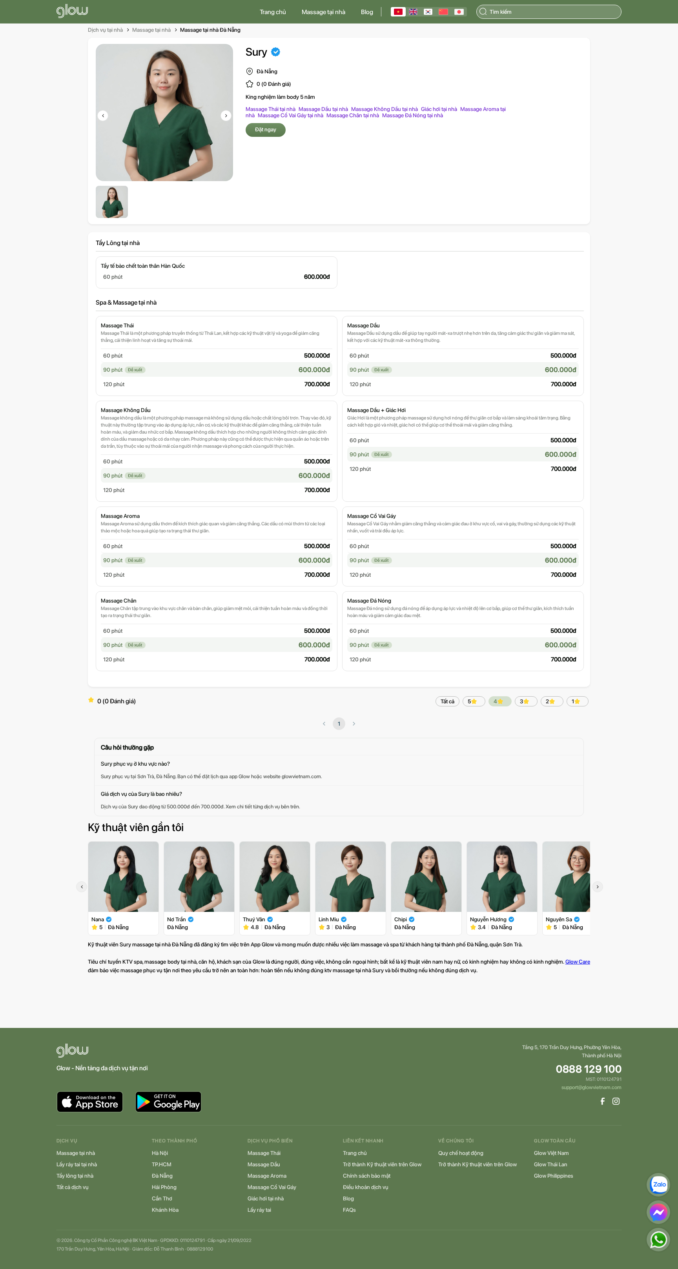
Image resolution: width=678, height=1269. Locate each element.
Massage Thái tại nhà (270, 109)
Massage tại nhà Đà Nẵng (210, 30)
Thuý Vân (254, 919)
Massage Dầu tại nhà (323, 109)
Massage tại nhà (323, 12)
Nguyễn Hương (488, 919)
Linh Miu (329, 919)
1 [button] (339, 724)
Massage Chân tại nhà (352, 115)
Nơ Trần (176, 919)
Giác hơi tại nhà (439, 109)
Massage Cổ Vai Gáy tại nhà (290, 115)
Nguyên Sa (559, 919)
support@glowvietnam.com (591, 1087)
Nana (97, 919)
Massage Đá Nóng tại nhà (412, 115)
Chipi (400, 919)
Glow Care (577, 962)
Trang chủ (273, 12)
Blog (367, 12)
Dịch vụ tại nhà (105, 30)
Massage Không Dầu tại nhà (384, 109)
